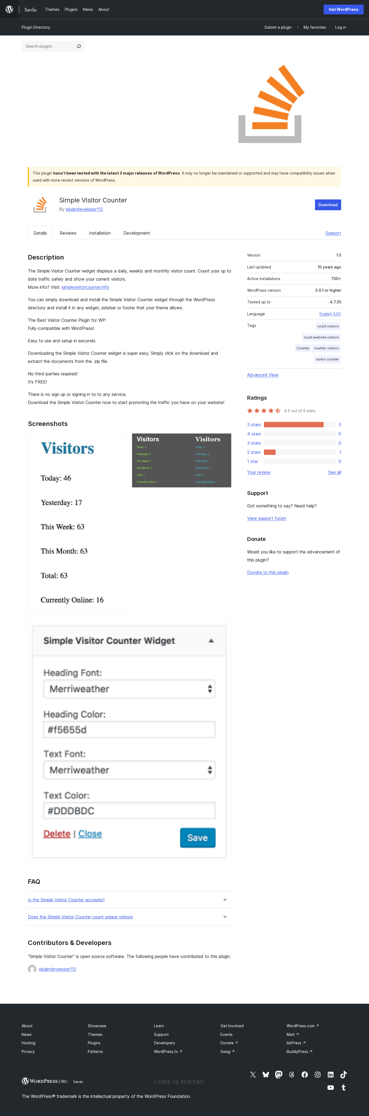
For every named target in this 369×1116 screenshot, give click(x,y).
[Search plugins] (78, 46)
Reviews (68, 233)
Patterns (95, 1051)
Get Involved (232, 1025)
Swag (227, 1051)
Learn (159, 1025)
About (27, 1025)
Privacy (28, 1051)
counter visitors (326, 348)
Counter (303, 348)
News (27, 1034)
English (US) (330, 313)
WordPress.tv (168, 1051)
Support (333, 233)
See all (334, 472)
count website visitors (321, 337)
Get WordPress (343, 9)
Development (136, 233)
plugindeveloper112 (84, 209)
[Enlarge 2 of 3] (224, 440)
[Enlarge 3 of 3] (224, 625)
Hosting (28, 1042)
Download (328, 204)
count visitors (328, 326)
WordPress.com (303, 1025)
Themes (95, 1034)
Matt (293, 1034)
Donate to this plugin (268, 572)
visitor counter (327, 359)
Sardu (78, 1081)
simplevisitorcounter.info (85, 287)
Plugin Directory (36, 27)
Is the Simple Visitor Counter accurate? (66, 899)
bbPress (296, 1042)
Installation (100, 233)
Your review (258, 472)
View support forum (266, 518)
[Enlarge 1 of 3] (120, 440)
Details (40, 233)
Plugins (94, 1042)
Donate (229, 1042)
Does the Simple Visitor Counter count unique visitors (80, 917)
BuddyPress (300, 1051)
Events (226, 1034)
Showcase (97, 1025)
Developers (164, 1042)
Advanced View (263, 375)
